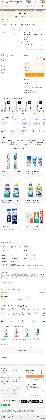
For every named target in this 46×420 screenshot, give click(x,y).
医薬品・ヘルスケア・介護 (17, 381)
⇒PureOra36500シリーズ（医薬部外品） (32, 229)
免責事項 (37, 416)
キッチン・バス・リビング (17, 377)
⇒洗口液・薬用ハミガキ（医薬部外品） (32, 202)
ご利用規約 (14, 410)
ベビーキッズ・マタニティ (17, 379)
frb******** (3, 294)
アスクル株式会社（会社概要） (6, 413)
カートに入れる (34, 74)
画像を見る (3, 72)
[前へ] (2, 42)
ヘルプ (43, 3)
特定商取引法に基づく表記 (32, 410)
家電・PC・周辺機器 (16, 388)
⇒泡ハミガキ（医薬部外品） (7, 202)
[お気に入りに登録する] (20, 51)
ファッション (15, 383)
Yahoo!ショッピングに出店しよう (35, 3)
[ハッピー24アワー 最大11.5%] (23, 10)
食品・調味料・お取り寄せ (5, 372)
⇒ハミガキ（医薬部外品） (30, 173)
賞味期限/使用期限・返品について (30, 92)
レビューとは (42, 289)
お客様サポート (12, 409)
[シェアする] (18, 51)
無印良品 (14, 390)
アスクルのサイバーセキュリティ (22, 410)
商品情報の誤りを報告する (7, 282)
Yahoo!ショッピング (4, 416)
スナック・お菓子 (15, 372)
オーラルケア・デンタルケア (25, 28)
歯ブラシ (34, 28)
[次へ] (21, 42)
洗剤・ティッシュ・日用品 (5, 377)
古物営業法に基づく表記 (15, 411)
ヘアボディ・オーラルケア (14, 28)
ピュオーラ (30, 36)
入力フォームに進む (35, 391)
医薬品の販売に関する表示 (23, 411)
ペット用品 (3, 383)
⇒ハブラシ (4, 175)
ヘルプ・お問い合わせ (35, 379)
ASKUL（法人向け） (32, 411)
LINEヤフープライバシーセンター (25, 416)
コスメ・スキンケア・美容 (17, 370)
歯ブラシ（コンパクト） (5, 29)
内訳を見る (42, 45)
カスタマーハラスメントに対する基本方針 (23, 409)
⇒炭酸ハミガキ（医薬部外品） (8, 229)
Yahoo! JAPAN (26, 3)
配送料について (27, 86)
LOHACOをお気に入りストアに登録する (35, 395)
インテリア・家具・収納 (5, 388)
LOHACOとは (7, 409)
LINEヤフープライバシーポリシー (13, 416)
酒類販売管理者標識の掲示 (5, 411)
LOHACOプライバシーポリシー (6, 410)
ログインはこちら (27, 52)
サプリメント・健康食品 (5, 381)
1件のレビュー (26, 37)
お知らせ (2, 409)
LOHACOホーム (4, 28)
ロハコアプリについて (12, 402)
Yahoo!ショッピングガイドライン (6, 417)
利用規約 (33, 416)
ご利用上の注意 (33, 409)
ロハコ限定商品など (4, 370)
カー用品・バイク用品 (4, 390)
